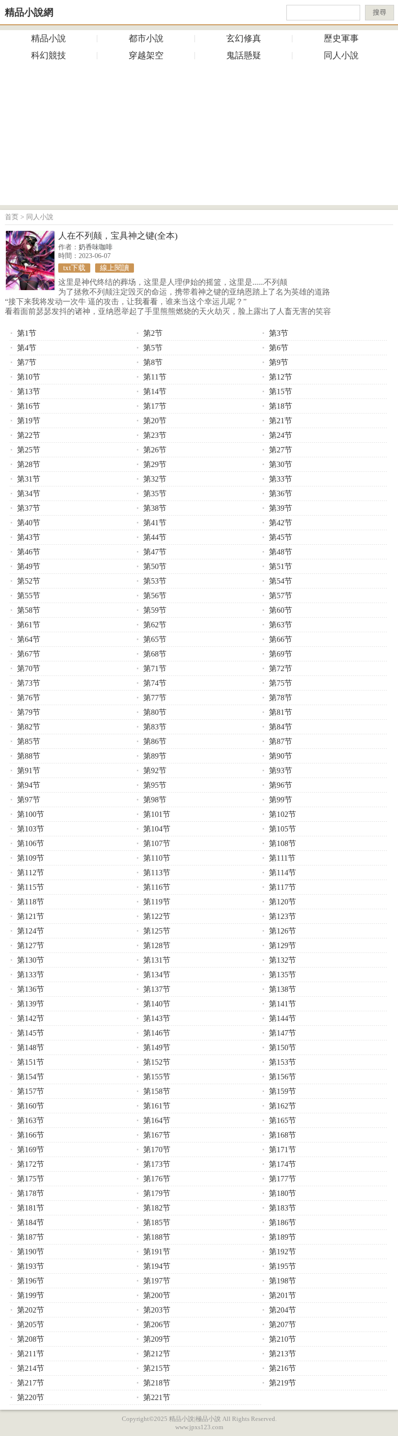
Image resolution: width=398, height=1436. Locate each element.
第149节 (156, 1047)
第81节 (280, 712)
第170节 (156, 1149)
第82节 (28, 727)
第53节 (154, 581)
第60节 (280, 610)
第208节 (30, 1339)
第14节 (154, 391)
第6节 (278, 348)
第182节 (156, 1208)
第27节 (280, 450)
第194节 (156, 1266)
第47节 (154, 552)
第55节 (28, 595)
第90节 (280, 756)
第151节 (30, 1062)
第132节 (282, 960)
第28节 (28, 464)
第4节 (26, 348)
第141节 (282, 1004)
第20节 (154, 420)
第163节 (30, 1120)
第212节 (156, 1353)
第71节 (154, 668)
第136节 (30, 989)
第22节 (28, 435)
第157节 (30, 1091)
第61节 (28, 625)
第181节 (30, 1208)
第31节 (28, 479)
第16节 (28, 406)
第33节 (280, 479)
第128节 (156, 945)
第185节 (156, 1222)
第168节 (282, 1135)
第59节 (154, 610)
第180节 (282, 1193)
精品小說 (48, 38)
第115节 (30, 887)
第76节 (28, 697)
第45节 (280, 537)
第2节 (153, 333)
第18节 (280, 406)
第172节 (30, 1164)
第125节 (156, 931)
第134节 (156, 974)
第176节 (156, 1179)
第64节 (28, 639)
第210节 (282, 1339)
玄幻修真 (243, 38)
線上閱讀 (114, 268)
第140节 (156, 1004)
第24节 (280, 435)
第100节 (30, 814)
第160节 (30, 1106)
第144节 (282, 1018)
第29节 (154, 464)
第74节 (154, 683)
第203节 (156, 1310)
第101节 (156, 814)
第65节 (154, 639)
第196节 (30, 1281)
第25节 (28, 450)
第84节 (280, 727)
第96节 (280, 785)
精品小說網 (29, 12)
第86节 (154, 741)
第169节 (30, 1149)
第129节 (282, 945)
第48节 (280, 552)
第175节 (30, 1179)
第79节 (28, 712)
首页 (11, 217)
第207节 (282, 1324)
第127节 (30, 945)
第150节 (282, 1047)
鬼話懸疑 (243, 55)
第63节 (280, 625)
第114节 (282, 872)
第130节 (30, 960)
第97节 (28, 800)
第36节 (280, 493)
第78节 (280, 697)
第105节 (282, 829)
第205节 (30, 1324)
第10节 (28, 377)
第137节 (156, 989)
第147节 (282, 1033)
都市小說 (146, 38)
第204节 (282, 1310)
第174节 (282, 1164)
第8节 (153, 362)
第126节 (282, 931)
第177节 (282, 1179)
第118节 (30, 902)
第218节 (156, 1383)
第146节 (156, 1033)
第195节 (282, 1266)
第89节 (154, 756)
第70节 (28, 668)
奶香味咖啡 (96, 247)
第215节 (156, 1368)
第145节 (30, 1033)
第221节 (156, 1397)
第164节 (156, 1120)
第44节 (154, 537)
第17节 (154, 406)
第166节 (30, 1135)
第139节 (30, 1004)
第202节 (30, 1310)
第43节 (28, 537)
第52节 (28, 581)
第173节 (156, 1164)
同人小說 (341, 55)
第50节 (154, 566)
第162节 (282, 1106)
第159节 (282, 1091)
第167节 (156, 1135)
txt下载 (74, 268)
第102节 (282, 814)
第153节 (282, 1062)
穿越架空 (146, 55)
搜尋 (379, 12)
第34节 (28, 493)
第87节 (280, 741)
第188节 (156, 1237)
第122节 (156, 916)
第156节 (282, 1077)
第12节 (280, 377)
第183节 (282, 1208)
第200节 (156, 1295)
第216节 (282, 1368)
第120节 (282, 902)
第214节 (30, 1368)
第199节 (30, 1295)
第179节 (156, 1193)
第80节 (154, 712)
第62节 (154, 625)
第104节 (156, 829)
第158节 (156, 1091)
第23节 (154, 435)
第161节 (156, 1106)
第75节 (280, 683)
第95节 (154, 785)
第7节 (26, 362)
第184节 (30, 1222)
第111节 (282, 858)
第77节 (154, 697)
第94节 (28, 785)
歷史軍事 (341, 38)
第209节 (156, 1339)
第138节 (282, 989)
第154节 (30, 1077)
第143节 (156, 1018)
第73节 (28, 683)
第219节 (282, 1383)
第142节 (30, 1018)
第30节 (280, 464)
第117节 (282, 887)
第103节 (30, 829)
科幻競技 (48, 55)
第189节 (282, 1237)
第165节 (282, 1120)
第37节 (28, 508)
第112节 (30, 872)
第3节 (278, 333)
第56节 (154, 595)
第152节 (156, 1062)
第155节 (156, 1077)
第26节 (154, 450)
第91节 (28, 770)
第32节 (154, 479)
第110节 (156, 858)
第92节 (154, 770)
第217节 (30, 1383)
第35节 (154, 493)
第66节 (280, 639)
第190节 (30, 1251)
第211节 (30, 1353)
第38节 (154, 508)
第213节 (282, 1353)
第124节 (30, 931)
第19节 (28, 420)
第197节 (156, 1281)
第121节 (30, 916)
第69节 (280, 654)
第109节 (30, 858)
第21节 (280, 420)
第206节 (156, 1324)
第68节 (154, 654)
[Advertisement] (199, 137)
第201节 (282, 1295)
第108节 (282, 843)
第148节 (30, 1047)
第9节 (278, 362)
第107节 (156, 843)
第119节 (156, 902)
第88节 (28, 756)
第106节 (30, 843)
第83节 (154, 727)
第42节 (280, 523)
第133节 (30, 974)
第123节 (282, 916)
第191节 (156, 1251)
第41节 (154, 523)
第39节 (280, 508)
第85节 (28, 741)
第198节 (282, 1281)
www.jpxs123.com (199, 1427)
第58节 (28, 610)
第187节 (30, 1237)
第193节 (30, 1266)
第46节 (28, 552)
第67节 (28, 654)
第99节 (280, 800)
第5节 (153, 348)
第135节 (282, 974)
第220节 (30, 1397)
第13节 (28, 391)
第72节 (280, 668)
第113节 (156, 872)
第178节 (30, 1193)
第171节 (282, 1149)
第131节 (156, 960)
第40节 (28, 523)
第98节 (154, 800)
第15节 (280, 391)
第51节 (280, 566)
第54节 (280, 581)
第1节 (26, 333)
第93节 (280, 770)
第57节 (280, 595)
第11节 (154, 377)
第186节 (282, 1222)
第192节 (282, 1251)
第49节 (28, 566)
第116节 (156, 887)
